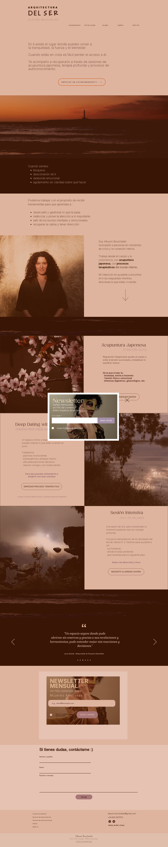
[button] (127, 400)
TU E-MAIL (56, 416)
